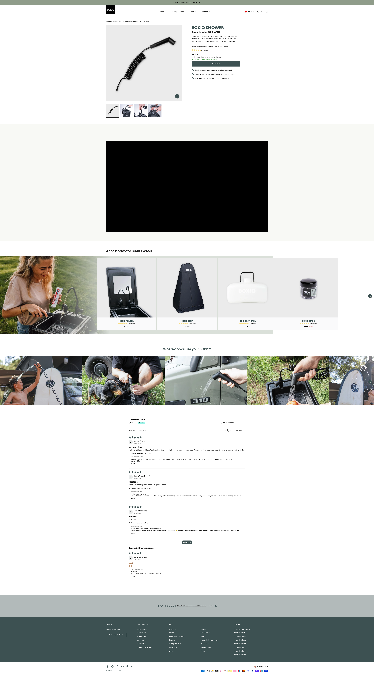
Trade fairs (205, 644)
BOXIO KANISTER (248, 321)
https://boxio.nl (239, 647)
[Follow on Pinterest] (117, 666)
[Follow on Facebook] (107, 666)
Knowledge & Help (177, 12)
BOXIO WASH (141, 633)
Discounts (204, 629)
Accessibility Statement (209, 640)
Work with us (205, 633)
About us (193, 12)
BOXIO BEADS (308, 321)
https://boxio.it (239, 651)
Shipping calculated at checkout (211, 57)
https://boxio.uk (240, 640)
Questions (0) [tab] (142, 430)
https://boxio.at (240, 644)
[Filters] (230, 430)
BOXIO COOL (141, 640)
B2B (202, 636)
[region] (144, 63)
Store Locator (206, 647)
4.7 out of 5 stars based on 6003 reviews (191, 606)
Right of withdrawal (176, 636)
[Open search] (225, 430)
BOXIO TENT (187, 321)
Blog (171, 651)
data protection (175, 644)
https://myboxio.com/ (242, 629)
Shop (162, 12)
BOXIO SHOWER (144, 22)
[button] (196, 50)
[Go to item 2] (126, 111)
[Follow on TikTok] (127, 666)
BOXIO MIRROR (127, 321)
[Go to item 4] (154, 111)
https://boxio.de (240, 655)
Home (108, 22)
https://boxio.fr (239, 633)
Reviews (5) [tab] (132, 430)
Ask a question (228, 422)
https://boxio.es (240, 636)
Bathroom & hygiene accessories (124, 22)
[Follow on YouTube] (122, 666)
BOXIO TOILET (142, 629)
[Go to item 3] (140, 111)
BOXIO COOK (141, 636)
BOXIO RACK (141, 644)
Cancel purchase (116, 635)
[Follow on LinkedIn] (132, 666)
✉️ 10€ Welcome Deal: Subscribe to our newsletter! (187, 3)
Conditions (173, 647)
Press (203, 651)
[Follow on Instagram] (112, 666)
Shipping (172, 629)
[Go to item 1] (112, 111)
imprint (172, 640)
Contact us (206, 12)
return (171, 633)
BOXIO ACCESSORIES (144, 647)
